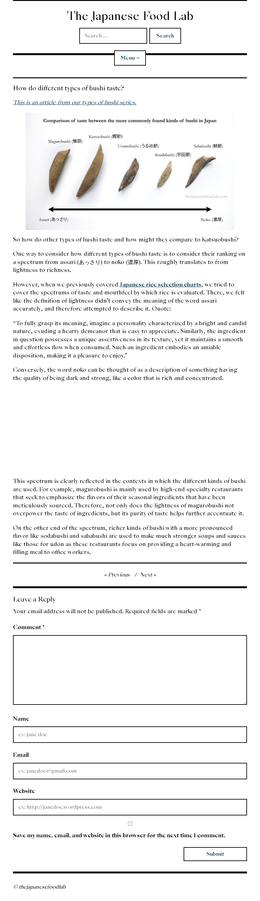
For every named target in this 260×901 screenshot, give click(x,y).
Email (21, 755)
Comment (29, 627)
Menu (127, 57)
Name (21, 719)
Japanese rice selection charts (160, 284)
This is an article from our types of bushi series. (74, 102)
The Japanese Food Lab (130, 16)
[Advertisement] (130, 432)
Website (24, 791)
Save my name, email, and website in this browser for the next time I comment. (119, 835)
